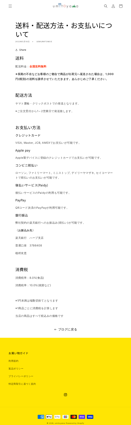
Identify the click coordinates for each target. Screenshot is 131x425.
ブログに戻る (67, 329)
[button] (10, 6)
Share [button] (22, 49)
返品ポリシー (16, 368)
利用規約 (13, 360)
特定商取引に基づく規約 (22, 383)
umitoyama (60, 423)
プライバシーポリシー (21, 376)
